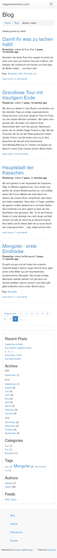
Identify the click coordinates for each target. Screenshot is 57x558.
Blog (16, 22)
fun (35, 73)
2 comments (21, 78)
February (9, 409)
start (20, 73)
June (7, 394)
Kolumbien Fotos (13, 355)
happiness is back (14, 344)
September (10, 375)
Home (8, 22)
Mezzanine (17, 549)
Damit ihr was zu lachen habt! (27, 41)
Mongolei (12, 73)
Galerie (14, 523)
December (10, 422)
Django (29, 549)
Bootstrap (51, 549)
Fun (27, 49)
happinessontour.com (15, 4)
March (8, 405)
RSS (7, 499)
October (9, 429)
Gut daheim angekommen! (18, 347)
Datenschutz (16, 532)
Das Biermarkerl (13, 358)
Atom (13, 499)
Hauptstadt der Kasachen (18, 170)
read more (7, 78)
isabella (9, 483)
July (7, 391)
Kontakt (14, 540)
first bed (28, 73)
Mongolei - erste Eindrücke (19, 248)
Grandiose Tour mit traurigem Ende (22, 95)
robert (18, 49)
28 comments (21, 153)
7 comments (21, 232)
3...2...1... (9, 351)
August (8, 387)
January (9, 413)
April (7, 402)
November (10, 425)
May (7, 398)
